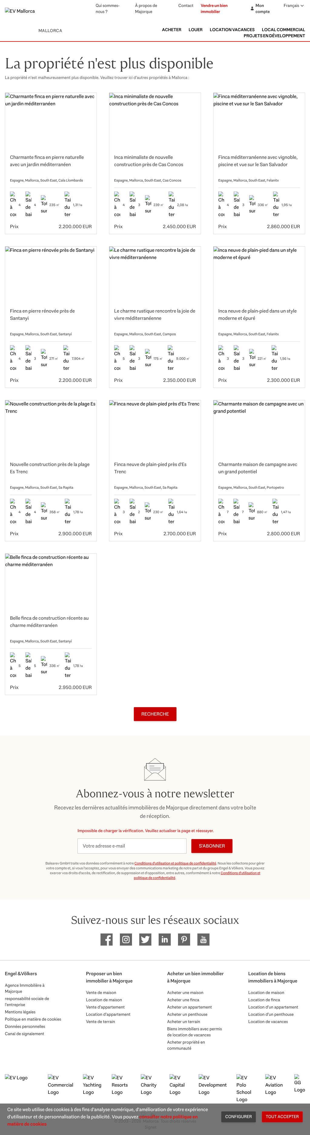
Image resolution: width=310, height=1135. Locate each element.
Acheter (171, 29)
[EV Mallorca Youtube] (203, 939)
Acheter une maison (185, 992)
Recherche (155, 714)
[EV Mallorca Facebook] (107, 939)
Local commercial (283, 29)
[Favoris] (86, 104)
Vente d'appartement (105, 1007)
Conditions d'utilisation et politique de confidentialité (175, 863)
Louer (196, 29)
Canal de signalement (24, 1033)
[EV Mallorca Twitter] (145, 939)
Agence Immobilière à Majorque (25, 988)
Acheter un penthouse (187, 1014)
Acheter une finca (183, 999)
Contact (185, 5)
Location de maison (104, 999)
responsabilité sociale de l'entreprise (27, 1001)
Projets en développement (274, 35)
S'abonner (212, 846)
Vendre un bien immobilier (214, 8)
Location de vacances (268, 1021)
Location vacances (232, 29)
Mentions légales (20, 1012)
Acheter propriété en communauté (186, 1045)
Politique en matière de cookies (33, 1019)
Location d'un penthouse (271, 1014)
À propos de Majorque (146, 8)
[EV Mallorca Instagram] (126, 939)
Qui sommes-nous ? (108, 8)
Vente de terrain (100, 1021)
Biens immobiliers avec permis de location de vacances (194, 1032)
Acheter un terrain (183, 1021)
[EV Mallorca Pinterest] (184, 939)
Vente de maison (101, 992)
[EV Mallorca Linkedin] (165, 939)
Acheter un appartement (189, 1007)
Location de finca (264, 999)
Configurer (238, 1116)
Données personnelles (25, 1026)
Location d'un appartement (273, 1007)
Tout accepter (282, 1116)
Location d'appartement (108, 1014)
